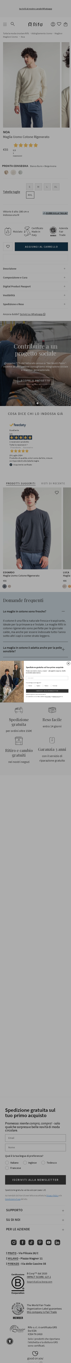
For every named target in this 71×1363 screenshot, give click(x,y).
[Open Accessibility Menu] (9, 1341)
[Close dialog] (68, 663)
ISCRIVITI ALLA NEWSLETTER (47, 691)
